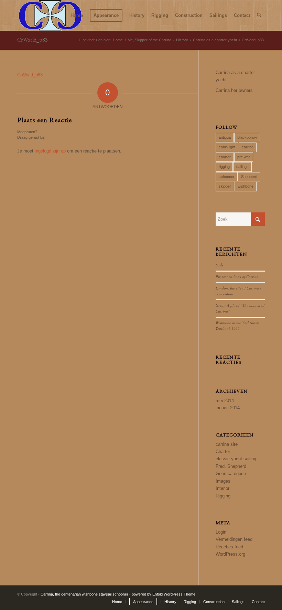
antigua (225, 137)
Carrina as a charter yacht (235, 76)
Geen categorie (231, 473)
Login (221, 532)
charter (225, 157)
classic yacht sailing (236, 458)
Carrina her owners (234, 90)
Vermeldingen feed (234, 539)
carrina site (227, 444)
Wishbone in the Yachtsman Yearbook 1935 (237, 325)
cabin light (227, 147)
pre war (243, 157)
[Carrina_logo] (50, 15)
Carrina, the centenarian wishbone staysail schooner (84, 594)
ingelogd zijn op (50, 151)
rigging (224, 167)
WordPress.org (230, 554)
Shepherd (249, 177)
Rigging (223, 495)
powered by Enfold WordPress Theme (163, 594)
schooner (227, 177)
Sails (219, 264)
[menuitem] (76, 15)
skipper (225, 186)
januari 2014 (228, 407)
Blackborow (247, 137)
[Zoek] (259, 15)
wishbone (245, 186)
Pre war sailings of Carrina (237, 276)
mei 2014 (225, 400)
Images (223, 481)
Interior (222, 488)
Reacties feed (229, 546)
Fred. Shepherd (231, 466)
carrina (247, 147)
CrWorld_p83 (32, 39)
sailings (242, 167)
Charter (223, 451)
